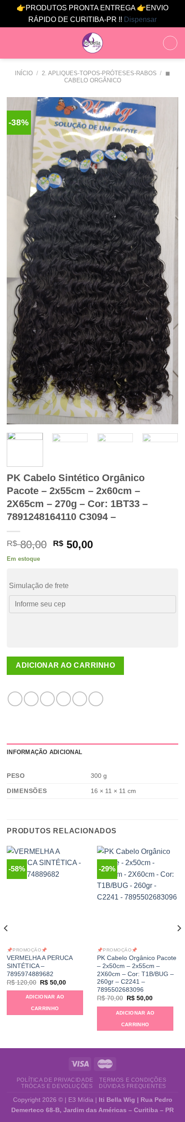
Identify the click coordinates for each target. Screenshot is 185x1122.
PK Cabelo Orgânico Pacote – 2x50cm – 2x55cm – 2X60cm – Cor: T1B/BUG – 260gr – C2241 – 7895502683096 (136, 974)
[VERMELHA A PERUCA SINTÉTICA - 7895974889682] (47, 894)
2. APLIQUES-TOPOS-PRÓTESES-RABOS (99, 73)
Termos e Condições (132, 1080)
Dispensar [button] (140, 19)
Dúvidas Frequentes (132, 1086)
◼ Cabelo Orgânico (117, 76)
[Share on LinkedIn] (95, 698)
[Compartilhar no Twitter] (47, 698)
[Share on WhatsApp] (15, 698)
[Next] (163, 260)
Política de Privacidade (55, 1080)
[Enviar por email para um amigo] (63, 698)
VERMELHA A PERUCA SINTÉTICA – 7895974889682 (39, 966)
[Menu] (12, 43)
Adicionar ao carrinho (65, 665)
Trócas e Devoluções (57, 1086)
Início (24, 73)
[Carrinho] (170, 43)
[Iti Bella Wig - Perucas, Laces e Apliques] (92, 43)
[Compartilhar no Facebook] (31, 698)
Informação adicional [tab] (44, 752)
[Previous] (21, 260)
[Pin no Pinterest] (79, 698)
